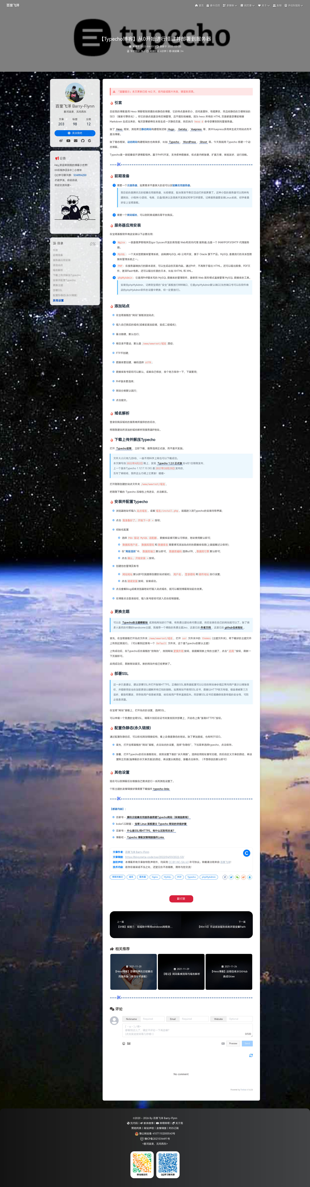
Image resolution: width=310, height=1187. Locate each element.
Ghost (203, 142)
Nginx (155, 877)
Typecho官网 (123, 448)
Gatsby (182, 129)
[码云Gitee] (89, 141)
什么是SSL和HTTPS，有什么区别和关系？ (151, 830)
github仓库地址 (234, 627)
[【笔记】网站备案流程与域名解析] (181, 988)
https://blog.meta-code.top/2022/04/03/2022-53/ (154, 857)
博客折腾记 (117, 877)
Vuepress (196, 129)
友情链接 (161, 1128)
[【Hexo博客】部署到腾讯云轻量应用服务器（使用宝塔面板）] (133, 988)
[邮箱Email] (76, 141)
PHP (179, 877)
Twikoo (243, 1090)
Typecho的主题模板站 (135, 622)
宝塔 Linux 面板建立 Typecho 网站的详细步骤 (161, 823)
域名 (131, 877)
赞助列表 (136, 1128)
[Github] (82, 141)
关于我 (179, 1123)
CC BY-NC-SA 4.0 (179, 862)
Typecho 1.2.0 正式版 (170, 463)
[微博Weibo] (61, 141)
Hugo (171, 129)
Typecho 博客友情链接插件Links (145, 837)
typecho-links (161, 789)
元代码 (134, 1123)
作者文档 (206, 627)
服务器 (142, 877)
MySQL (167, 877)
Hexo (119, 129)
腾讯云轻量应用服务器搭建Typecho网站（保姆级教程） (158, 817)
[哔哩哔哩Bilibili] (68, 141)
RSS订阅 (174, 1128)
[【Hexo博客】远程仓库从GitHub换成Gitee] (229, 988)
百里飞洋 (12, 5)
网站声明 (149, 1128)
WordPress (189, 142)
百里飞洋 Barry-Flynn (137, 852)
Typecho (174, 142)
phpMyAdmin (209, 877)
